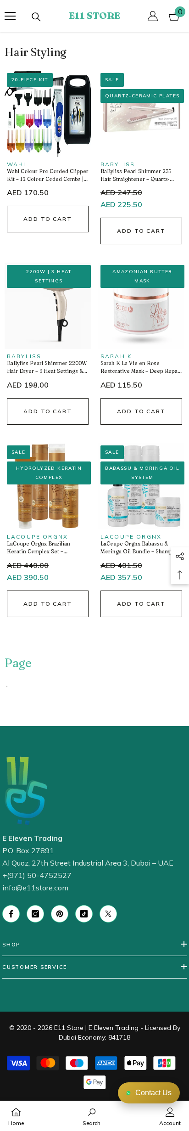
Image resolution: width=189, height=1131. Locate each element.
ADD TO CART (47, 218)
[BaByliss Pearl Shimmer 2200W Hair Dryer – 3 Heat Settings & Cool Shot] (48, 306)
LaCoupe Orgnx (37, 536)
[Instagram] (35, 914)
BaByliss (117, 164)
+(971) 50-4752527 (37, 875)
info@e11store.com (35, 887)
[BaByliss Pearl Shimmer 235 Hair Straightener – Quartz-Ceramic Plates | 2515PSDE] (141, 114)
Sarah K (116, 356)
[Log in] (153, 16)
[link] (91, 1116)
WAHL (17, 164)
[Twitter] (108, 914)
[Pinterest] (59, 914)
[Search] (36, 17)
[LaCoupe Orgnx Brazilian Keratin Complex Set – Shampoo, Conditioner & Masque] (48, 486)
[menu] (10, 16)
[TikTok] (84, 914)
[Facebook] (11, 914)
